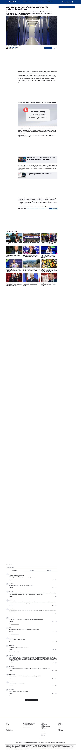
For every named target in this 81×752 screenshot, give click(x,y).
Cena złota (59, 723)
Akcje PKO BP (60, 724)
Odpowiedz (11, 579)
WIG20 (59, 725)
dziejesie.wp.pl (43, 206)
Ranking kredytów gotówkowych (45, 726)
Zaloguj (70, 1)
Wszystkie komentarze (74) (31, 700)
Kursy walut (7, 724)
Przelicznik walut (8, 729)
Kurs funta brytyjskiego (9, 730)
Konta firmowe (43, 735)
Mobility (38, 1)
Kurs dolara (7, 728)
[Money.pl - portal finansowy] (13, 2)
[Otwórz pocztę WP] (63, 2)
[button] (66, 1)
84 (53, 649)
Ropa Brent (59, 729)
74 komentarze (49, 48)
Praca (42, 1)
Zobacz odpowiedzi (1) (15, 634)
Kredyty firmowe (43, 733)
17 (53, 662)
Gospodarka (49, 1)
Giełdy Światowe (60, 730)
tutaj (26, 749)
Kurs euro (7, 725)
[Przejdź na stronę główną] (7, 2)
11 (53, 579)
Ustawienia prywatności (60, 742)
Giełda (19, 1)
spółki (52, 78)
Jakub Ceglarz (14, 47)
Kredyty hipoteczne (43, 728)
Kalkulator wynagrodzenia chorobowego (29, 723)
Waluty (24, 1)
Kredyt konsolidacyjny (44, 724)
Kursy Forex (60, 728)
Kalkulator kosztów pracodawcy (28, 724)
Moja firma (31, 1)
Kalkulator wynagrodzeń (26, 725)
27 (53, 605)
